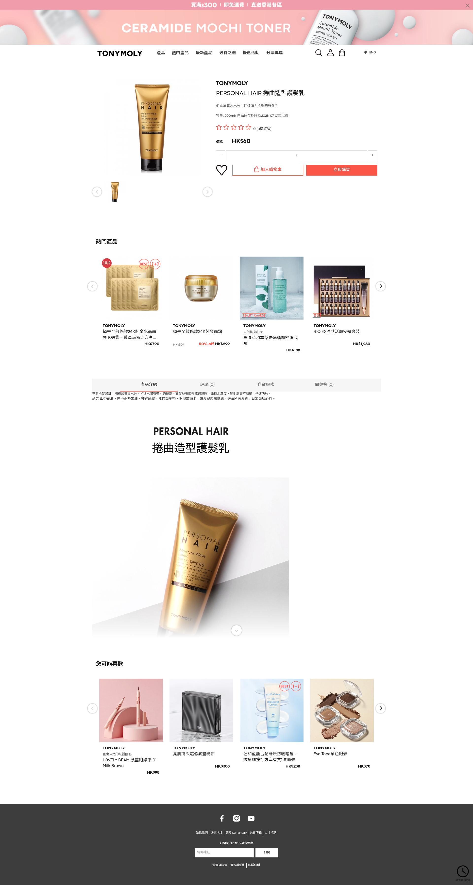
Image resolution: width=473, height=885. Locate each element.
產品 (161, 53)
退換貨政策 (219, 865)
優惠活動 (251, 53)
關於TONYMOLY (236, 833)
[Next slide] (207, 191)
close (468, 5)
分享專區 (274, 53)
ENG (372, 52)
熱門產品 (180, 53)
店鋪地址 (216, 833)
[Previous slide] (96, 191)
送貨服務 (256, 833)
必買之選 (227, 53)
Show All (236, 630)
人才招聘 (270, 833)
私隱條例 (254, 865)
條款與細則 (237, 865)
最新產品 (204, 53)
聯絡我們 (202, 833)
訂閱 (267, 852)
